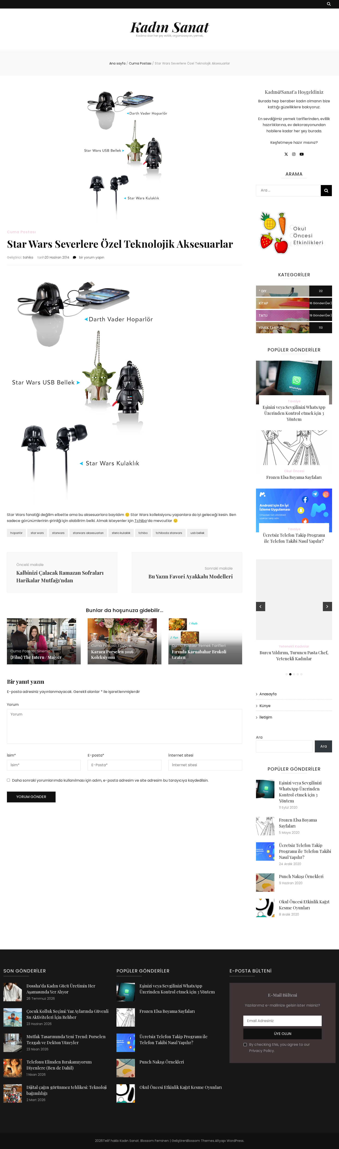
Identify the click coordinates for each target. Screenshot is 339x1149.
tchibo (143, 533)
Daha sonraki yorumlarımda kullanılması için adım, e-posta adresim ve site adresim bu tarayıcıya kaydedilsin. (110, 780)
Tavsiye (124, 645)
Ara (259, 737)
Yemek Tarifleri (212, 645)
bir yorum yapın (91, 257)
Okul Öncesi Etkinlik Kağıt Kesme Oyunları (181, 1087)
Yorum (13, 704)
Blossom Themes (200, 1140)
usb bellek (197, 533)
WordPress (235, 1140)
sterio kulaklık (121, 533)
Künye (265, 705)
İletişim (265, 717)
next (327, 606)
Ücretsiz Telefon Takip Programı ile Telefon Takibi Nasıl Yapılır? (305, 851)
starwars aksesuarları (88, 533)
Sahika (28, 257)
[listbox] (294, 618)
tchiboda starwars (169, 533)
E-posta (96, 755)
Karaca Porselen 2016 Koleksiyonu (112, 654)
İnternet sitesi (180, 755)
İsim (11, 755)
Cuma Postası (21, 232)
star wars (37, 533)
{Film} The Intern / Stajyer (36, 657)
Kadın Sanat (170, 26)
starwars (58, 533)
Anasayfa (268, 694)
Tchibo (140, 520)
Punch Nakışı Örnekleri (301, 876)
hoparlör (16, 533)
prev (260, 606)
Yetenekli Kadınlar (294, 646)
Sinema (43, 651)
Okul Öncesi (294, 471)
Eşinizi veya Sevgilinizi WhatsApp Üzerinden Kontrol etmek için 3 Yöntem (294, 413)
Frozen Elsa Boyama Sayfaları (294, 477)
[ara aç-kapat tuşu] (329, 4)
